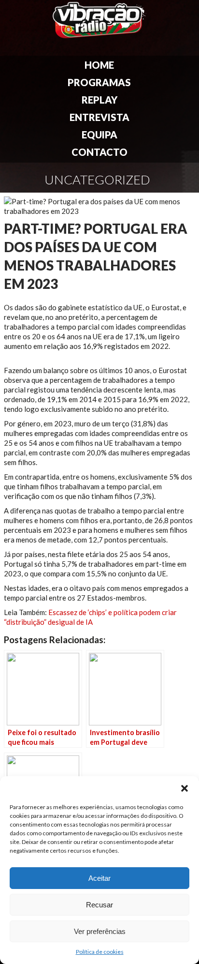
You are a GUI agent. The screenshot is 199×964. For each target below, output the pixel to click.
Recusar (99, 905)
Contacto (99, 152)
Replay (99, 99)
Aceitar (99, 878)
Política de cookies (100, 951)
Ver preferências (100, 931)
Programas (99, 82)
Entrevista (99, 117)
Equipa (99, 134)
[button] (184, 788)
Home (99, 65)
